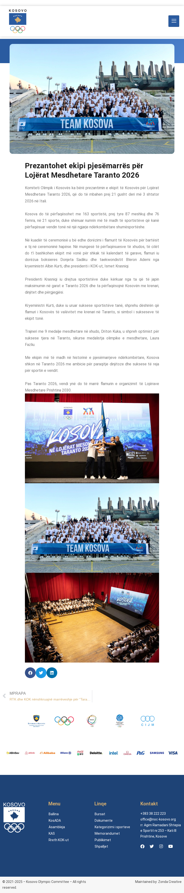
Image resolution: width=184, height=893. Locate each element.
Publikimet (103, 840)
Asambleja (57, 827)
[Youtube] (170, 846)
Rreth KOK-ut (59, 840)
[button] (30, 672)
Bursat (100, 814)
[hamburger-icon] (173, 21)
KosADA (55, 820)
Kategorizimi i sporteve (112, 827)
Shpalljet (101, 846)
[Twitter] (152, 846)
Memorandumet (107, 833)
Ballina (54, 814)
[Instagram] (161, 846)
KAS (52, 833)
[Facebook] (142, 846)
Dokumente (104, 820)
